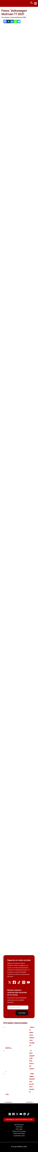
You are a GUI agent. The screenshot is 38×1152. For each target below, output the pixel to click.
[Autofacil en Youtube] (28, 983)
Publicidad (19, 1127)
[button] (31, 3)
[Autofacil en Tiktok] (19, 983)
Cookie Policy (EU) (19, 1135)
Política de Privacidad (19, 1131)
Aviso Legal (19, 1129)
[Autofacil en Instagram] (23, 983)
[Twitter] (17, 1114)
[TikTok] (28, 1114)
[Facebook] (5, 21)
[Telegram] (18, 21)
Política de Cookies (19, 1133)
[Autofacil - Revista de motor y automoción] (8, 3)
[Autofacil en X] (9, 983)
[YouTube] (21, 1114)
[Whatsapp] (15, 21)
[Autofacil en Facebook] (14, 983)
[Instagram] (9, 1114)
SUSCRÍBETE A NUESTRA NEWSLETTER (19, 1119)
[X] (8, 21)
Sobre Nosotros (19, 1124)
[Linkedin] (12, 21)
